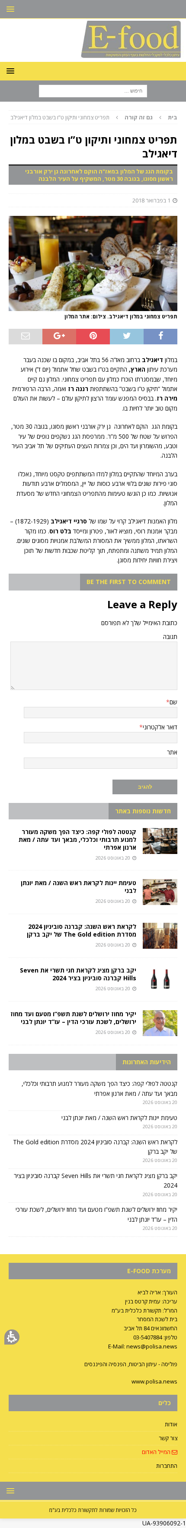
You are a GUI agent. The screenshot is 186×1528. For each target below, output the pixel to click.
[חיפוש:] (93, 90)
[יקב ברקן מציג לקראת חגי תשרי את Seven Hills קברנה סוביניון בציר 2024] (160, 979)
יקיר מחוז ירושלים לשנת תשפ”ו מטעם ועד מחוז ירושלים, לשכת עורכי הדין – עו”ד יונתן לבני (73, 1018)
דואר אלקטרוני (160, 727)
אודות (171, 1424)
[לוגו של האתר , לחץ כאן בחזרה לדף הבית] (93, 56)
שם (173, 702)
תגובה (170, 636)
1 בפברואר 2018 (151, 200)
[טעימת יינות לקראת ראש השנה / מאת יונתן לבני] (160, 892)
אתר (172, 752)
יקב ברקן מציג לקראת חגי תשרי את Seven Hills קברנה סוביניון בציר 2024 (78, 974)
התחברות (166, 1466)
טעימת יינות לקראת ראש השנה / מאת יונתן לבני (78, 887)
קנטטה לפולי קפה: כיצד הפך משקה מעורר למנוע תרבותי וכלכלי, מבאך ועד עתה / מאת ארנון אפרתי (77, 839)
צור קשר (168, 1438)
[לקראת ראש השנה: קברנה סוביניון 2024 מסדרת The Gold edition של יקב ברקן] (160, 936)
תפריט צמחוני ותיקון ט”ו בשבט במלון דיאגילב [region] (93, 117)
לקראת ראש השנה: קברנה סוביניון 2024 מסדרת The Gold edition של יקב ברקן (81, 930)
